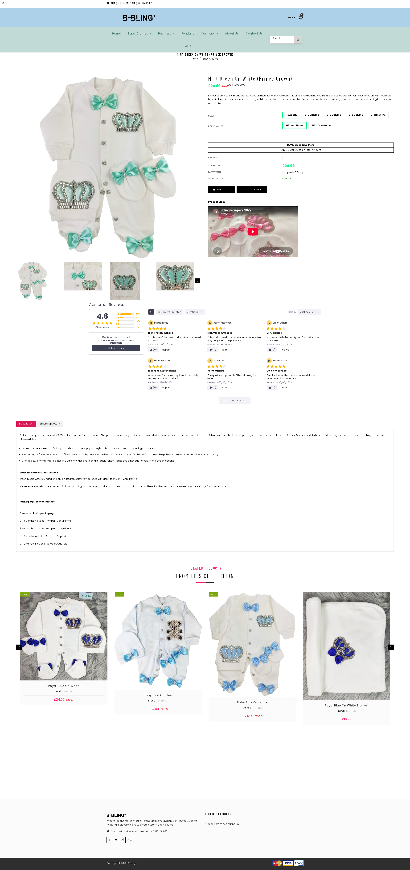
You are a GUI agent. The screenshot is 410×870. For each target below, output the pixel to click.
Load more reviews (234, 400)
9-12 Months (378, 115)
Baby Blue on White (252, 702)
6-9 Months (356, 115)
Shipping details (50, 423)
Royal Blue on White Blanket (347, 705)
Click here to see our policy (223, 824)
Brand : (58, 691)
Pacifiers (165, 33)
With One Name (321, 125)
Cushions (208, 33)
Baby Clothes (138, 33)
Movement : (215, 172)
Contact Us (254, 33)
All (151, 312)
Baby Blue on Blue (158, 695)
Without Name (294, 125)
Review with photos (169, 312)
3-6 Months (334, 115)
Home (116, 33)
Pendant (187, 33)
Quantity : (214, 157)
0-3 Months (312, 115)
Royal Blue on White (63, 686)
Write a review (116, 348)
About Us (232, 33)
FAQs (187, 46)
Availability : (216, 178)
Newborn (291, 115)
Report (166, 349)
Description (26, 423)
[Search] (298, 39)
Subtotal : (214, 165)
